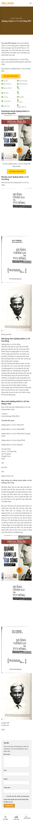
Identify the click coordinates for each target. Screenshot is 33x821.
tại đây (7, 409)
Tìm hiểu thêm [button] (6, 449)
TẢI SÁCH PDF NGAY (10, 76)
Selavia (7, 3)
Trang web (7, 787)
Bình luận (7, 754)
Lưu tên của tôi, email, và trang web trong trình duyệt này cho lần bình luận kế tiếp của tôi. (16, 799)
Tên (5, 770)
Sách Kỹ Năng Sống (16, 18)
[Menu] (30, 3)
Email (6, 779)
